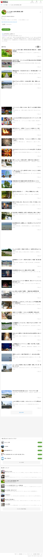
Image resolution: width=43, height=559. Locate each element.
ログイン (36, 2)
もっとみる (21, 462)
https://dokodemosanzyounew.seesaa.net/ (9, 21)
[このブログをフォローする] (6, 29)
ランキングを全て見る (21, 508)
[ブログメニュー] (40, 12)
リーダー (32, 2)
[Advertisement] (21, 97)
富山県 (3, 24)
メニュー (40, 2)
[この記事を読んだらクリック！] (39, 56)
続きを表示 (21, 412)
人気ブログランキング (4, 2)
